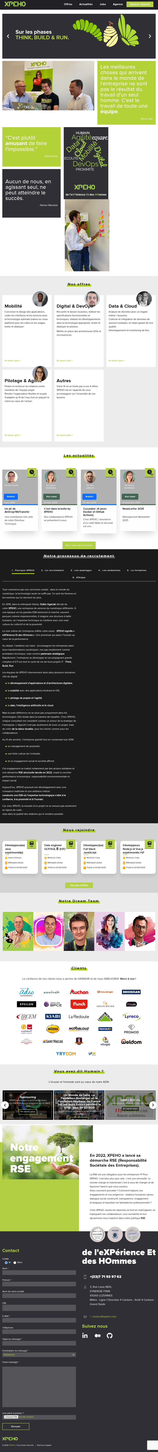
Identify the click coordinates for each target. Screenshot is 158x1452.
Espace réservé (140, 4)
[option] (79, 36)
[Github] (110, 1336)
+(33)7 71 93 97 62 (105, 1277)
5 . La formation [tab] (136, 570)
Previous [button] (8, 36)
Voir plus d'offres (79, 885)
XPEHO (12, 1445)
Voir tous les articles (79, 545)
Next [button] (150, 36)
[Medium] (98, 1336)
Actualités (86, 4)
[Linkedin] (85, 1336)
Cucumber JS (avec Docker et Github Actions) (95, 512)
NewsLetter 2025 (133, 509)
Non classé (51, 497)
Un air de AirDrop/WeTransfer (17, 510)
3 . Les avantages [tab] (81, 570)
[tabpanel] (79, 700)
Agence (118, 4)
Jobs (103, 4)
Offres (68, 4)
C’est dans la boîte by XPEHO (57, 510)
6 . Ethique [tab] (79, 577)
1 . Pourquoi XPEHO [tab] (23, 570)
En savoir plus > (13, 361)
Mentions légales (44, 1445)
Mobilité (11, 497)
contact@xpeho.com (103, 1316)
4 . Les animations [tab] (109, 570)
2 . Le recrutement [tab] (52, 570)
